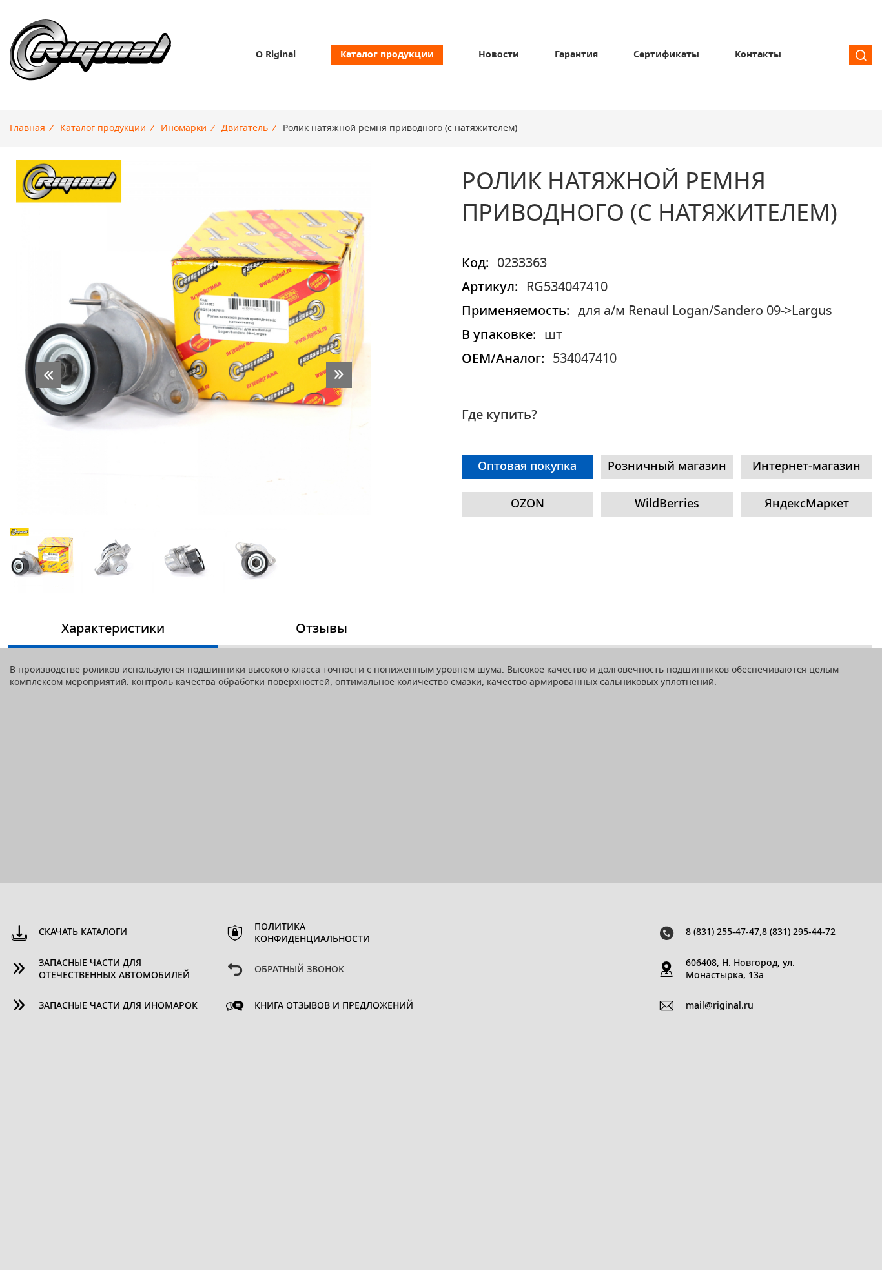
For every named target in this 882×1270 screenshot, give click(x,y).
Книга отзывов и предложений (333, 1005)
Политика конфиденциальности (312, 933)
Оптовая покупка (527, 467)
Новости (498, 54)
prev (48, 375)
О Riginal (276, 54)
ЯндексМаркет (806, 504)
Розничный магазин (667, 467)
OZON (527, 504)
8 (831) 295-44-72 (799, 932)
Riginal (90, 54)
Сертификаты (666, 54)
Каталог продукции (387, 54)
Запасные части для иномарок (118, 1005)
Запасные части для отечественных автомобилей (114, 969)
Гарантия (576, 54)
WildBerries (667, 504)
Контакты (758, 54)
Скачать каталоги (83, 932)
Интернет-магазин (806, 467)
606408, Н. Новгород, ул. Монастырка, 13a (740, 969)
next (339, 375)
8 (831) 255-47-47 (722, 932)
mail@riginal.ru (720, 1005)
